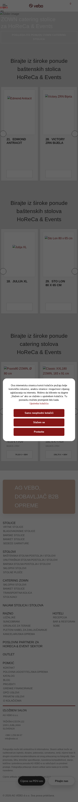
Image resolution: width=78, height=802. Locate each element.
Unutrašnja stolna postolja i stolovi (30, 559)
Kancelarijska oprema (19, 634)
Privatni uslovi (13, 696)
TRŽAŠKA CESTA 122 (13, 721)
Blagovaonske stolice (19, 531)
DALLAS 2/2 (57, 281)
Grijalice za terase (17, 625)
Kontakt (9, 667)
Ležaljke (9, 617)
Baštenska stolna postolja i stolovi (29, 555)
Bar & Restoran (64, 621)
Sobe (56, 625)
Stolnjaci (10, 596)
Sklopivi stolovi (14, 568)
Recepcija (60, 617)
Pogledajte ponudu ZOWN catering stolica (39, 37)
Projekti (9, 684)
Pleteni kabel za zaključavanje (25, 629)
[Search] (74, 5)
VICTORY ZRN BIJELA (16, 141)
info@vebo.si (11, 738)
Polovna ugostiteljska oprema (25, 671)
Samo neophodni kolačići (39, 413)
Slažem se (39, 422)
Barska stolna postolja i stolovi (27, 564)
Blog (6, 680)
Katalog (9, 675)
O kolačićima (12, 700)
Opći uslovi (11, 692)
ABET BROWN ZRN (55, 141)
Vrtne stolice (13, 526)
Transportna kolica (17, 592)
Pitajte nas (61, 780)
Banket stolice (14, 539)
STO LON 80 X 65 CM (16, 283)
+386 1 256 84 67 (13, 735)
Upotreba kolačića (39, 403)
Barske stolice (14, 535)
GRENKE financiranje (18, 688)
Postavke (39, 431)
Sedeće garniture (16, 543)
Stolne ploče (12, 572)
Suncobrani (11, 621)
